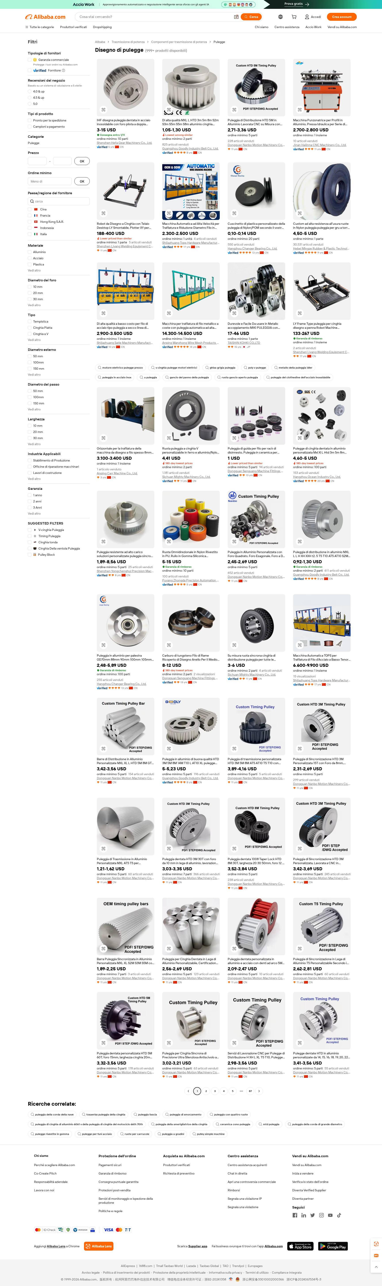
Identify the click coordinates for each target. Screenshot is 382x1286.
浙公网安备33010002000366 (263, 1279)
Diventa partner (303, 1198)
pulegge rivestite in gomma (52, 1134)
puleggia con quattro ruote (231, 1114)
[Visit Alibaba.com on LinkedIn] (303, 1215)
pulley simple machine (211, 1134)
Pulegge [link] (219, 42)
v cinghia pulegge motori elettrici (176, 367)
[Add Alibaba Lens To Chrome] (98, 1246)
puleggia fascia (147, 1114)
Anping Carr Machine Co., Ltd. (117, 473)
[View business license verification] (231, 1279)
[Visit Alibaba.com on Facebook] (295, 1215)
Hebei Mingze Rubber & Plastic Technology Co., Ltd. (322, 248)
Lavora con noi (44, 1190)
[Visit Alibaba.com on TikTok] (339, 1215)
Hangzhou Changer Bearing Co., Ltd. (252, 248)
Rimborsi (234, 1190)
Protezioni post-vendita (114, 1190)
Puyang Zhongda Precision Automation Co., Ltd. (191, 580)
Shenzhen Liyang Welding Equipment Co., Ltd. (125, 246)
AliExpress (128, 1266)
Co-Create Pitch (45, 1173)
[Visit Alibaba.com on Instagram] (321, 1215)
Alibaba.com (274, 1246)
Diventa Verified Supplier (309, 1190)
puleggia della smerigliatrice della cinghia (181, 1124)
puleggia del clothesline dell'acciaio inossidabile (300, 377)
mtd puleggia (271, 1124)
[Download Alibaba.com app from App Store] (300, 1246)
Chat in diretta (237, 1173)
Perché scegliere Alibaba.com (54, 1165)
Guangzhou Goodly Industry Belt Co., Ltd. (190, 148)
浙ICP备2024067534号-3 (303, 1279)
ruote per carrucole (137, 1134)
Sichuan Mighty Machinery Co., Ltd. (186, 477)
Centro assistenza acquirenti (247, 1165)
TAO (225, 1266)
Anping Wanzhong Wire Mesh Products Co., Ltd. (191, 342)
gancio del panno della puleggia (189, 377)
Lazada (191, 1266)
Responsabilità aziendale (51, 1182)
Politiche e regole (110, 1211)
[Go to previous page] (188, 1091)
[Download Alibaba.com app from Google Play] (333, 1246)
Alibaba (100, 42)
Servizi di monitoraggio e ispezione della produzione (126, 1200)
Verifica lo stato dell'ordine (310, 1182)
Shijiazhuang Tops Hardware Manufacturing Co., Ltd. (191, 242)
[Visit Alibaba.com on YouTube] (330, 1215)
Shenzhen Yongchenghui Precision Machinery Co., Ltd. (125, 571)
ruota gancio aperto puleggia (240, 377)
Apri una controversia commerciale (252, 1182)
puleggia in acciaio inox (116, 377)
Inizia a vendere (302, 1173)
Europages (255, 1266)
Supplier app (197, 1246)
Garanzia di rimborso (112, 1173)
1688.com (145, 1266)
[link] (376, 1244)
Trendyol (238, 1266)
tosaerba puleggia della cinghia (105, 1114)
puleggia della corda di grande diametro (317, 1124)
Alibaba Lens (56, 1246)
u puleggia (150, 377)
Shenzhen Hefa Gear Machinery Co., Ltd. (124, 142)
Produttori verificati (176, 1165)
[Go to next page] (259, 1091)
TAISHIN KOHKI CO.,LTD (244, 342)
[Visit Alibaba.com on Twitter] (312, 1215)
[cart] (295, 17)
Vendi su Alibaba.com (306, 1165)
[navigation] (59, 567)
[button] (236, 16)
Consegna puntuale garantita (118, 1182)
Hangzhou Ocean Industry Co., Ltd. (317, 477)
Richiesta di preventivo (179, 1173)
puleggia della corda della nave (54, 1114)
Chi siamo (41, 1155)
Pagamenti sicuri (110, 1165)
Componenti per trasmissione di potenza (179, 42)
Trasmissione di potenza (128, 42)
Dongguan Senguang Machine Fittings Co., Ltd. (256, 471)
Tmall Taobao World (169, 1266)
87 (250, 1091)
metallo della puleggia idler (295, 367)
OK (82, 161)
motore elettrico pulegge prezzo (122, 367)
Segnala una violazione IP (245, 1198)
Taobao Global (209, 1266)
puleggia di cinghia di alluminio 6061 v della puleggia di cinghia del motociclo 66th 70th (89, 1124)
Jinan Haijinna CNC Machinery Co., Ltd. (319, 145)
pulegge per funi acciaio (97, 1134)
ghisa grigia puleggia (222, 367)
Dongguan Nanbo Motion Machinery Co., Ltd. (256, 145)
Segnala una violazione (243, 1207)
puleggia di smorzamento (185, 1114)
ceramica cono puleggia (235, 1124)
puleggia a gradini (173, 1134)
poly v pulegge (257, 367)
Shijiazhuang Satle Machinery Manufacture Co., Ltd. (125, 342)
